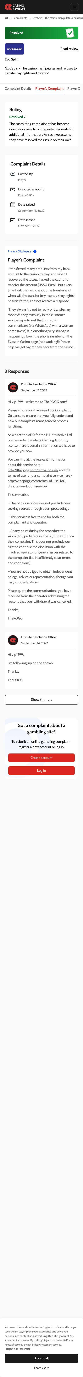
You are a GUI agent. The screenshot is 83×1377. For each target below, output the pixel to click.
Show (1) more (41, 699)
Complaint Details (18, 88)
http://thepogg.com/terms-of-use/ (33, 470)
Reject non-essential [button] (18, 1349)
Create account (41, 758)
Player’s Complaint (49, 88)
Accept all (42, 1358)
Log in (41, 770)
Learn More (41, 1368)
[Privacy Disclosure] (35, 251)
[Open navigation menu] (74, 7)
